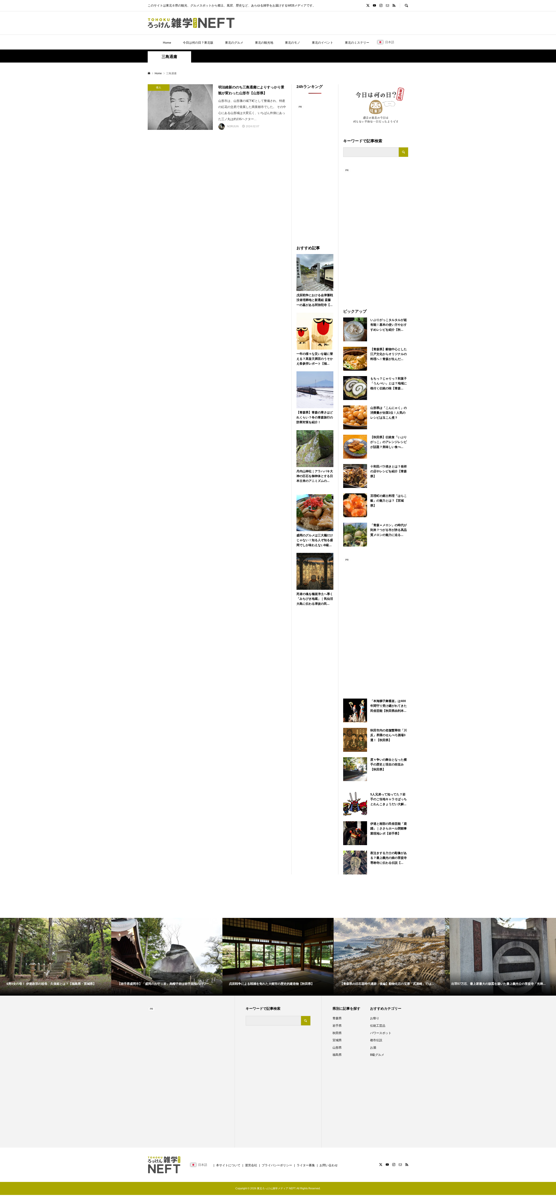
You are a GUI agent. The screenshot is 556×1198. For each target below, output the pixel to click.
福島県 (337, 1054)
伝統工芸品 (377, 1025)
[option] (55, 957)
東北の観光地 (264, 42)
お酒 (373, 1047)
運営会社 (251, 1165)
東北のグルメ (234, 42)
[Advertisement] (375, 233)
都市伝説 (376, 1040)
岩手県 (337, 1025)
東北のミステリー (357, 42)
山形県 (337, 1047)
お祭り (374, 1018)
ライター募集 (306, 1165)
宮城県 (337, 1040)
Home (167, 42)
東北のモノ (292, 42)
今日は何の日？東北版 (198, 42)
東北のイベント (322, 42)
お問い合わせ (328, 1165)
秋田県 (337, 1033)
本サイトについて (228, 1165)
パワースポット (380, 1033)
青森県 (337, 1018)
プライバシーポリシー (277, 1165)
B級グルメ (377, 1054)
